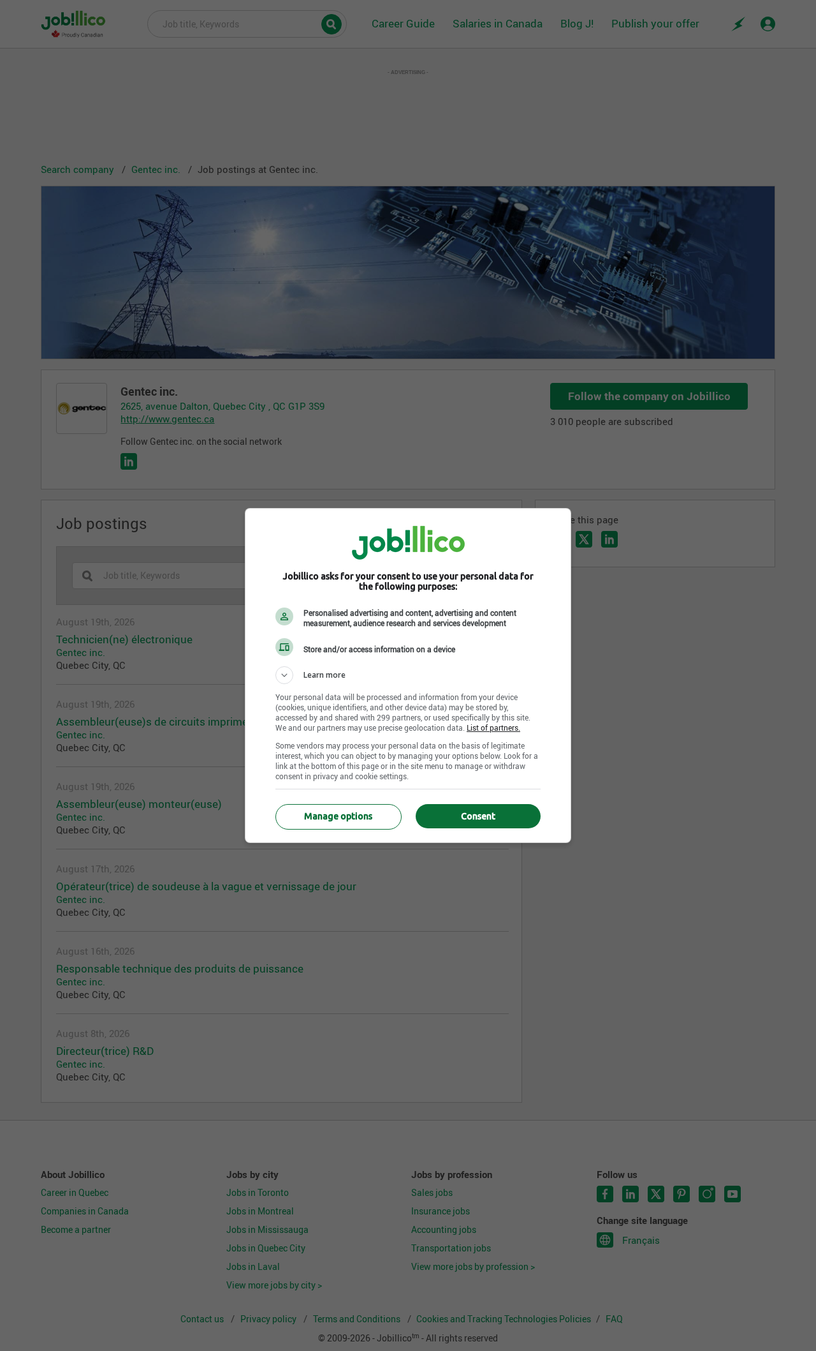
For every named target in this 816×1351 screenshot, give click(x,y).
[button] (408, 675)
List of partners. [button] (493, 727)
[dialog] (408, 675)
